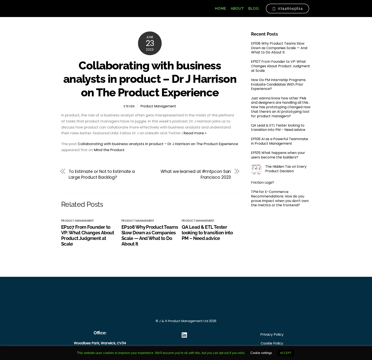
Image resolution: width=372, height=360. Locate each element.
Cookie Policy (272, 343)
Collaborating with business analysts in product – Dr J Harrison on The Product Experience (149, 79)
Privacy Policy (272, 334)
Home (220, 8)
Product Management (158, 106)
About (237, 8)
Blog (253, 8)
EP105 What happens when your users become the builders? (278, 155)
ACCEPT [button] (285, 353)
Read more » (195, 133)
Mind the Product (109, 149)
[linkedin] (185, 335)
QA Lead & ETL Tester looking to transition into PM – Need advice (207, 232)
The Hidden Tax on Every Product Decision (286, 169)
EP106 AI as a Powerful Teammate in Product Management (279, 141)
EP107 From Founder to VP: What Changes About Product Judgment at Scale (87, 235)
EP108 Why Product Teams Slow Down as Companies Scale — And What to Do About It (149, 235)
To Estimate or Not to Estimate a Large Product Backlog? (102, 174)
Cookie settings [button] (261, 353)
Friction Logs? (262, 182)
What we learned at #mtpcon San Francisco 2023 (196, 174)
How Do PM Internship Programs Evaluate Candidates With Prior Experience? (278, 84)
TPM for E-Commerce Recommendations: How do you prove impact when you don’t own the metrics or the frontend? (280, 199)
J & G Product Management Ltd (183, 321)
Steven (129, 106)
